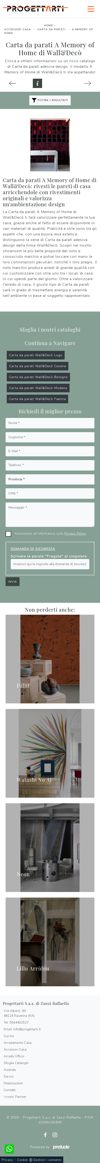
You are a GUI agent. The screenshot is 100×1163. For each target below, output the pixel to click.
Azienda (10, 1070)
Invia (12, 581)
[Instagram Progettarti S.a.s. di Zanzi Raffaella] (55, 1134)
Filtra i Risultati (52, 100)
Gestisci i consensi (47, 1160)
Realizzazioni (13, 1083)
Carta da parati (51, 29)
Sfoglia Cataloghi (16, 1063)
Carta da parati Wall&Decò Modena (38, 388)
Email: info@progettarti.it (22, 1029)
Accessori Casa (17, 29)
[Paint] (50, 659)
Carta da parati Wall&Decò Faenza (37, 399)
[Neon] (50, 847)
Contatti (10, 1090)
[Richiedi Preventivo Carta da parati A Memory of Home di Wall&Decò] (37, 83)
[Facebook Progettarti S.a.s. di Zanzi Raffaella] (46, 1134)
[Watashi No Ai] (50, 753)
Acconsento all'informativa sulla (50, 534)
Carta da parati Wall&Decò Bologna (38, 377)
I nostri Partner (15, 1097)
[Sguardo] (87, 83)
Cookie (22, 1160)
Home (48, 25)
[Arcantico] (12, 83)
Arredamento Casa (17, 1043)
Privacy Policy (75, 534)
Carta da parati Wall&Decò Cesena (37, 366)
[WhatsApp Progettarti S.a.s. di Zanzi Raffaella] (9, 1149)
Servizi (8, 1076)
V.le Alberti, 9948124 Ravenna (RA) (19, 1013)
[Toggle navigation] (91, 8)
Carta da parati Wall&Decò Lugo (35, 355)
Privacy (7, 1160)
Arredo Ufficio (14, 1056)
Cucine (9, 1036)
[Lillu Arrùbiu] (50, 942)
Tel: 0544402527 (16, 1022)
